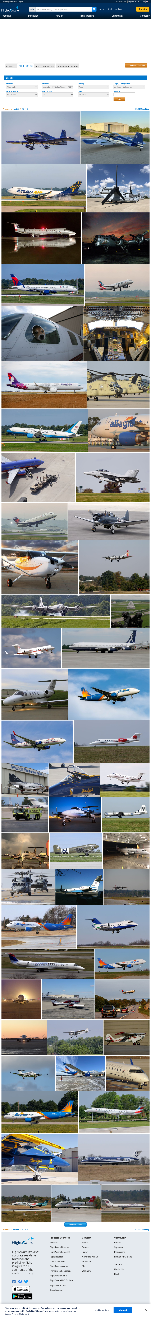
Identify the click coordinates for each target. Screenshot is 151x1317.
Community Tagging (67, 66)
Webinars (86, 1271)
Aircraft (9, 84)
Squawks (118, 1247)
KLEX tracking (142, 109)
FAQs (116, 1274)
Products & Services (60, 1238)
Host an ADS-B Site (123, 1257)
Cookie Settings (102, 1310)
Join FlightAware (9, 2)
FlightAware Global (58, 1276)
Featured (11, 66)
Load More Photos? (75, 1224)
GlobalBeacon (56, 1290)
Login (20, 2)
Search (117, 91)
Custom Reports (57, 1261)
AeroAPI (54, 1242)
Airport (45, 84)
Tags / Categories (122, 84)
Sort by (81, 84)
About (85, 1242)
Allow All (123, 1310)
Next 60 (16, 109)
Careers (85, 1247)
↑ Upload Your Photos (136, 65)
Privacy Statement (20, 1314)
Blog (84, 1266)
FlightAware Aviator (59, 1266)
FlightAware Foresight (60, 1252)
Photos (117, 1242)
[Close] (146, 1310)
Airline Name (12, 91)
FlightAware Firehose (59, 1247)
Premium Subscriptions (61, 1271)
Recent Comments (44, 66)
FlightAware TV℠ (58, 1285)
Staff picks (47, 91)
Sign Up (143, 9)
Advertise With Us (90, 1257)
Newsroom (87, 1261)
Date (80, 91)
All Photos (26, 66)
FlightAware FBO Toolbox (61, 1280)
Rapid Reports (56, 1257)
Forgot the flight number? (110, 9)
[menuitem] (6, 16)
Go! (119, 99)
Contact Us (119, 1269)
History (85, 1252)
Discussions (119, 1252)
